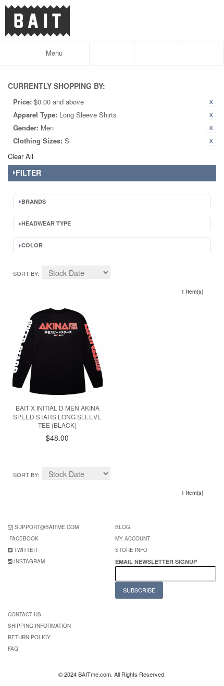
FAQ (13, 648)
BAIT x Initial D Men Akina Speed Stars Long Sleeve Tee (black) (57, 416)
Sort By (25, 273)
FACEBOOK (24, 538)
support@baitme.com (47, 527)
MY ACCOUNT (132, 538)
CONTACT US (24, 614)
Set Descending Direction (120, 274)
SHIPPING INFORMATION (39, 625)
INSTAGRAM (29, 561)
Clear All (20, 156)
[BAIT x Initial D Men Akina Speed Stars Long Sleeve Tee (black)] (57, 351)
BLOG (122, 527)
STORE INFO (131, 549)
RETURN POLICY (29, 637)
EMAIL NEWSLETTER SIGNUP (156, 561)
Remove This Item (211, 102)
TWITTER (25, 549)
